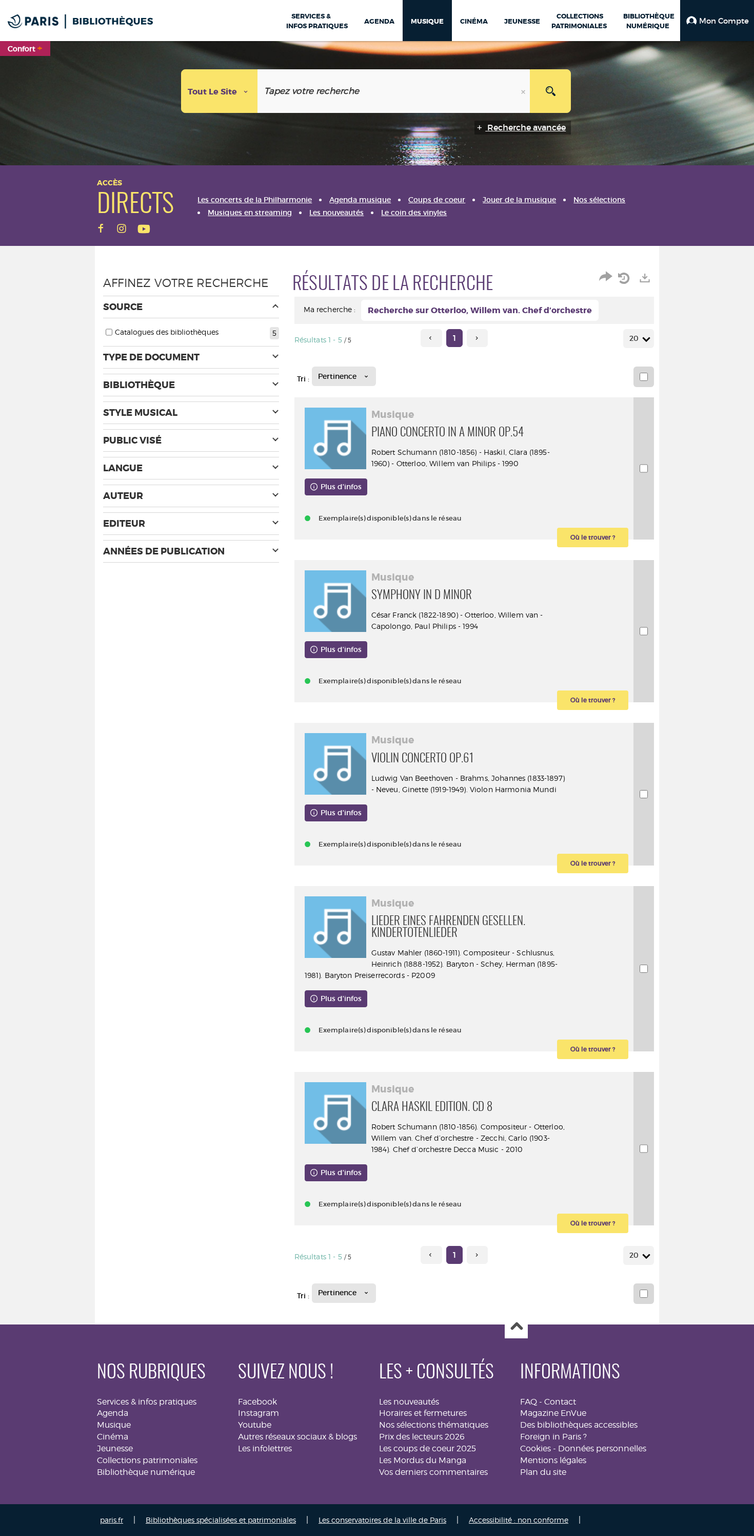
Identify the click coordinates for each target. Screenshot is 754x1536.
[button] (717, 20)
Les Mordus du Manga (422, 1460)
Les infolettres (265, 1448)
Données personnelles (602, 1448)
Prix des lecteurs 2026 (422, 1437)
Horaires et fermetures (423, 1413)
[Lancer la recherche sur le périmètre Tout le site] (550, 91)
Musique (114, 1425)
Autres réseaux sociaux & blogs (297, 1437)
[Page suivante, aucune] (477, 338)
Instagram (258, 1413)
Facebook (257, 1402)
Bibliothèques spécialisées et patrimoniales (221, 1519)
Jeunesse (115, 1448)
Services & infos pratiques (146, 1402)
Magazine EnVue (553, 1413)
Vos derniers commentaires (433, 1472)
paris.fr (111, 1519)
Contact (560, 1402)
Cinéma (112, 1437)
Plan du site (543, 1472)
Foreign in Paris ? (553, 1437)
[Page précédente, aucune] (431, 338)
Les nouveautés (409, 1402)
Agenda (112, 1413)
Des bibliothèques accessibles (579, 1425)
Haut (516, 1327)
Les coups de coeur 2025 (427, 1448)
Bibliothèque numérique (146, 1472)
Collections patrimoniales (147, 1460)
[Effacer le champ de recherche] (524, 91)
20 (634, 338)
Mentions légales (553, 1460)
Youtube (254, 1425)
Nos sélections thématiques (433, 1425)
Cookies (535, 1448)
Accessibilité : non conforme (518, 1519)
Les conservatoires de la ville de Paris (382, 1519)
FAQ (528, 1402)
